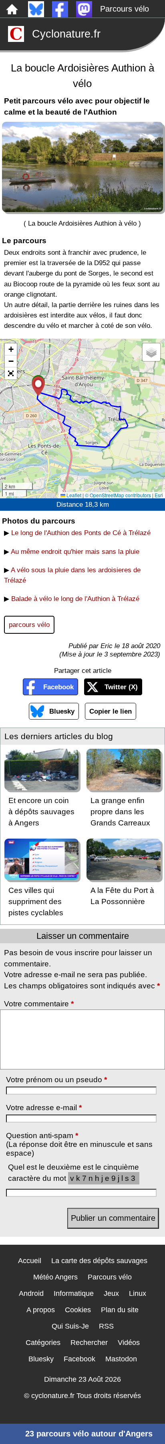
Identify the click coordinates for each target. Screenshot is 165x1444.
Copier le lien (110, 711)
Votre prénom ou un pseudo (56, 1079)
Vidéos (129, 1343)
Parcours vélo (124, 8)
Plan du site (120, 1310)
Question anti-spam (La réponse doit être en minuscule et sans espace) (79, 1144)
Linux (137, 1293)
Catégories (43, 1343)
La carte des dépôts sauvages (99, 1261)
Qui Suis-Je (70, 1326)
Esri (159, 495)
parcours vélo (29, 625)
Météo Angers (55, 1277)
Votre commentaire (39, 1004)
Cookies (78, 1310)
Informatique (74, 1293)
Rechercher (89, 1343)
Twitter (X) (121, 687)
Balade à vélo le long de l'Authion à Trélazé (75, 599)
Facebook (58, 687)
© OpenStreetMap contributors (118, 495)
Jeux (111, 1293)
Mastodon (121, 1359)
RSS (106, 1326)
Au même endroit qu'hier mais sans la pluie (75, 551)
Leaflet (73, 495)
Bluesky (61, 711)
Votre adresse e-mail (44, 1107)
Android (31, 1293)
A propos (40, 1310)
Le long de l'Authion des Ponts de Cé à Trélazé (81, 533)
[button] (38, 386)
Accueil (29, 1261)
